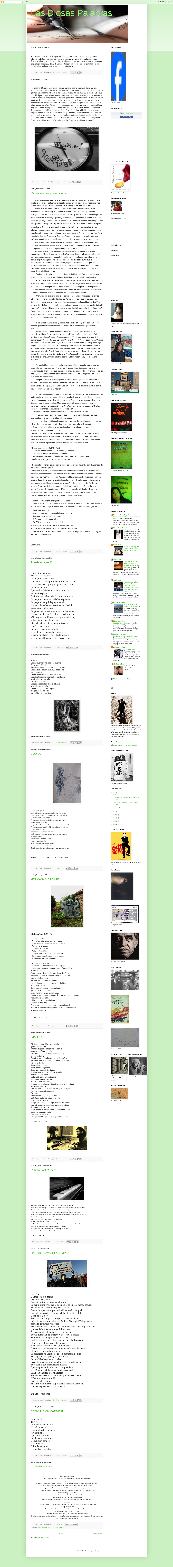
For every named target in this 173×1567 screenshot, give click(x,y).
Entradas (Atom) (44, 1537)
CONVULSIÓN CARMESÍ (47, 1411)
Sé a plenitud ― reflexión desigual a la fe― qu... (127, 798)
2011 (114, 815)
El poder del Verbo (119, 621)
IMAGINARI (38, 1037)
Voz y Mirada (117, 559)
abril (116, 795)
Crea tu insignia (115, 102)
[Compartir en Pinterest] (80, 72)
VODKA (36, 753)
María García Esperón (120, 528)
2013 (114, 792)
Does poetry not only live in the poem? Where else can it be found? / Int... (131, 548)
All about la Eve (118, 664)
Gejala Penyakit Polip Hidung (122, 623)
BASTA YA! (127, 666)
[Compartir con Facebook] (78, 72)
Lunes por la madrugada (121, 515)
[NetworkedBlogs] (126, 113)
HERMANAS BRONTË (45, 879)
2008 (114, 824)
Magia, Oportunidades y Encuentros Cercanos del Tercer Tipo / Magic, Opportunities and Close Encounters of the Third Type (131, 586)
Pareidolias (51, 1527)
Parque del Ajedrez (119, 647)
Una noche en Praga (119, 634)
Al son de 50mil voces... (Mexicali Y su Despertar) (131, 605)
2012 (114, 812)
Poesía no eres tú (41, 562)
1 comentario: (59, 647)
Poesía (56, 1527)
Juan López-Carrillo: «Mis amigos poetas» (125, 636)
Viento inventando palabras (122, 679)
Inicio (61, 1534)
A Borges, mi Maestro (130, 530)
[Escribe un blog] (73, 72)
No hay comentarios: (61, 72)
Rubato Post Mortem (43, 1170)
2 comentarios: (60, 1242)
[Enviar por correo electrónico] (71, 72)
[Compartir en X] (76, 72)
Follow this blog (126, 117)
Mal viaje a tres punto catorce (49, 193)
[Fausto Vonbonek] (118, 100)
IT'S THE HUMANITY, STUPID (50, 1252)
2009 (114, 821)
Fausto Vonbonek (42, 1527)
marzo (117, 808)
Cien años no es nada (130, 649)
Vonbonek (61, 1527)
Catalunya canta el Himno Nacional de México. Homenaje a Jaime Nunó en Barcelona (132, 564)
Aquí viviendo (117, 580)
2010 (114, 818)
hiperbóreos (117, 545)
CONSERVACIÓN (42, 1466)
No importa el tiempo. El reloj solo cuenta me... (126, 803)
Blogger (97, 1551)
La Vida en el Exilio (119, 602)
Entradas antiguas (97, 1534)
